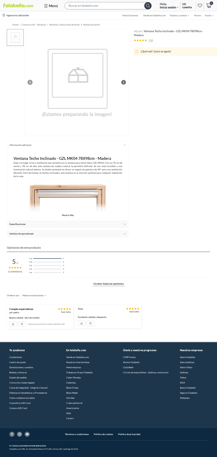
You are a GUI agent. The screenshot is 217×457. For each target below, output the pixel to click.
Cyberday (71, 382)
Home (15, 24)
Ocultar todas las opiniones (108, 283)
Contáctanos (15, 357)
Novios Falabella (131, 362)
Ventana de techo (91, 24)
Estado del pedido (18, 377)
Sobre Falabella (187, 357)
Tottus (183, 377)
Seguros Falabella (188, 392)
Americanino (72, 408)
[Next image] (123, 82)
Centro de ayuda (17, 362)
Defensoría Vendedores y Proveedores (28, 392)
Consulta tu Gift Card (20, 403)
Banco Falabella (188, 387)
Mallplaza (185, 398)
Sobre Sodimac (187, 362)
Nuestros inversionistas (77, 362)
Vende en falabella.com (77, 357)
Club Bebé (128, 367)
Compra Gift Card (18, 408)
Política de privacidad (129, 434)
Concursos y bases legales (22, 382)
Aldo (68, 413)
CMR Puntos (129, 357)
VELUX (138, 31)
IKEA (182, 382)
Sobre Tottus (186, 367)
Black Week (72, 392)
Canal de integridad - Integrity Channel (28, 387)
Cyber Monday (73, 377)
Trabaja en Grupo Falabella (79, 372)
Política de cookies (103, 434)
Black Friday (72, 387)
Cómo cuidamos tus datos (22, 398)
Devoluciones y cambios (21, 367)
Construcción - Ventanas (34, 24)
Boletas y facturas (18, 372)
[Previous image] (30, 82)
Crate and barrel (74, 403)
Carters (70, 418)
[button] (108, 5)
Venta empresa (73, 367)
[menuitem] (177, 15)
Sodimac (184, 372)
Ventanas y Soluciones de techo (64, 24)
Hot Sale (70, 398)
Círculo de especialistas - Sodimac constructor (146, 372)
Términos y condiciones (77, 434)
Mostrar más (68, 215)
